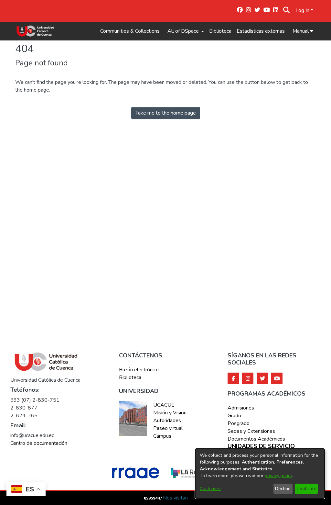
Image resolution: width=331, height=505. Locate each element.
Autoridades (167, 420)
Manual (301, 31)
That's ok (306, 489)
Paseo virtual (168, 428)
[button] (286, 10)
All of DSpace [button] (183, 31)
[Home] (35, 31)
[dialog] (260, 474)
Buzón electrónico (139, 369)
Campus (162, 436)
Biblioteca (220, 31)
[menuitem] (185, 31)
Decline (283, 489)
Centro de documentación (38, 443)
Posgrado (239, 423)
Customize (210, 489)
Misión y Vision (170, 412)
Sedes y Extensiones (251, 431)
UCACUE (164, 405)
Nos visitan (175, 497)
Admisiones (241, 407)
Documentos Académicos (256, 439)
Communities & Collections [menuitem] (130, 31)
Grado (234, 415)
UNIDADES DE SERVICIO (261, 446)
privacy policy (278, 476)
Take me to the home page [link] (165, 113)
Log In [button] (303, 10)
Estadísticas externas (261, 31)
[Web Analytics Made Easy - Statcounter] (153, 497)
